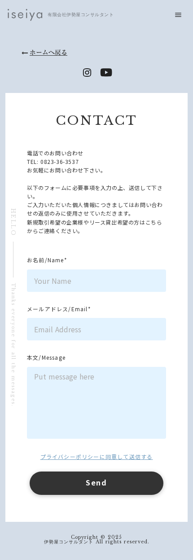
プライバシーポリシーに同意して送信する (96, 456)
